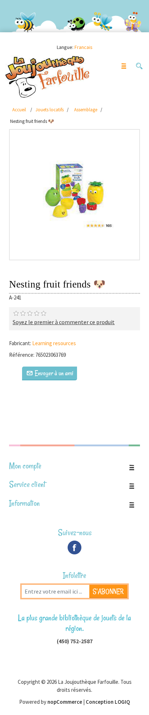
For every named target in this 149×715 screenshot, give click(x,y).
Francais (83, 47)
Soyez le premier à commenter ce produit (64, 322)
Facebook (74, 547)
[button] (139, 66)
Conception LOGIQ (108, 701)
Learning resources (54, 343)
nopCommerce (64, 701)
